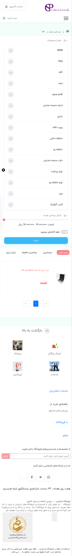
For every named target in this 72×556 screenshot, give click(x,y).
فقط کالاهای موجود (50, 232)
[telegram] (40, 477)
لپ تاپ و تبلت (55, 31)
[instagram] (23, 474)
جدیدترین (47, 252)
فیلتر (36, 240)
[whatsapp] (48, 477)
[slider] (4, 219)
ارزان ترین (11, 252)
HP (43, 31)
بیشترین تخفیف (29, 252)
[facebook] (32, 477)
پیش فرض (63, 252)
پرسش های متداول (58, 410)
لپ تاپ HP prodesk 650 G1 (35, 270)
